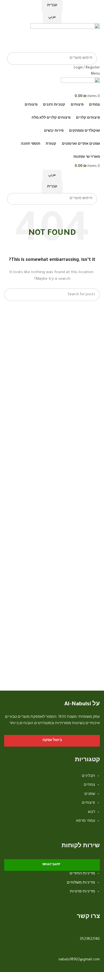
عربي (52, 17)
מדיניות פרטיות (82, 892)
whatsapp (51, 865)
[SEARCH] (13, 58)
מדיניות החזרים (82, 874)
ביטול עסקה (52, 740)
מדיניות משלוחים (81, 883)
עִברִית (52, 5)
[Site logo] (65, 38)
